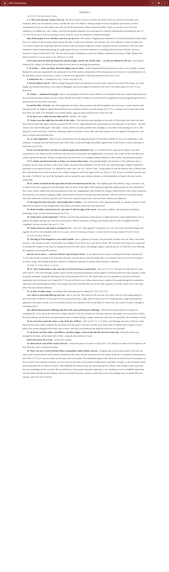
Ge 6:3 (110, 228)
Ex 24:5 (36, 313)
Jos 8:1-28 (31, 16)
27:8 (37, 358)
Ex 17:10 (59, 224)
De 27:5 (103, 291)
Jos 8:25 (64, 213)
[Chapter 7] (153, 3)
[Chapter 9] (164, 3)
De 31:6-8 (30, 34)
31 (36, 265)
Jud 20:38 (37, 146)
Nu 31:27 (108, 109)
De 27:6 (76, 313)
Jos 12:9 (111, 172)
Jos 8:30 (30, 265)
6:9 (32, 358)
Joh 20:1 (134, 127)
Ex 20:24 (47, 299)
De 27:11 (108, 269)
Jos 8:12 (114, 75)
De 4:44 (26, 358)
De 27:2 (62, 280)
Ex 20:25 (95, 291)
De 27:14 (106, 343)
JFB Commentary (17, 3)
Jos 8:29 (30, 235)
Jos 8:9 (58, 79)
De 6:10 (50, 53)
